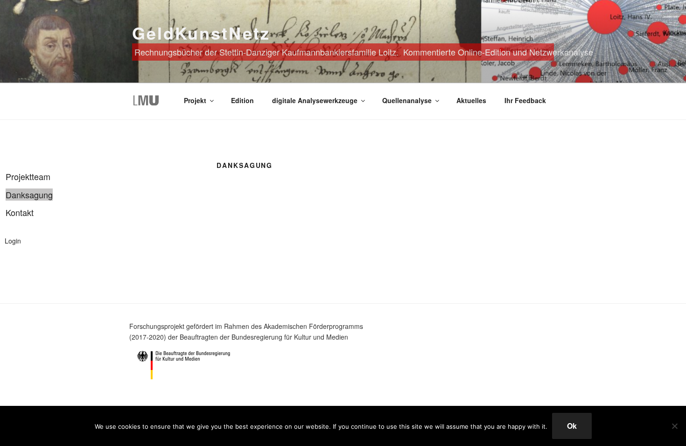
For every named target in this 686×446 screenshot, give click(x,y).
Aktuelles (471, 100)
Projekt (195, 100)
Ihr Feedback (525, 100)
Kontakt (20, 212)
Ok (572, 425)
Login (13, 240)
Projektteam (28, 176)
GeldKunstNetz (201, 33)
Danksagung (29, 194)
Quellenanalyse (407, 100)
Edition (242, 100)
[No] (674, 426)
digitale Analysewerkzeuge (314, 100)
